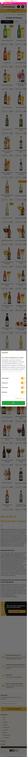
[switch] (23, 383)
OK (13, 403)
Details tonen (18, 398)
